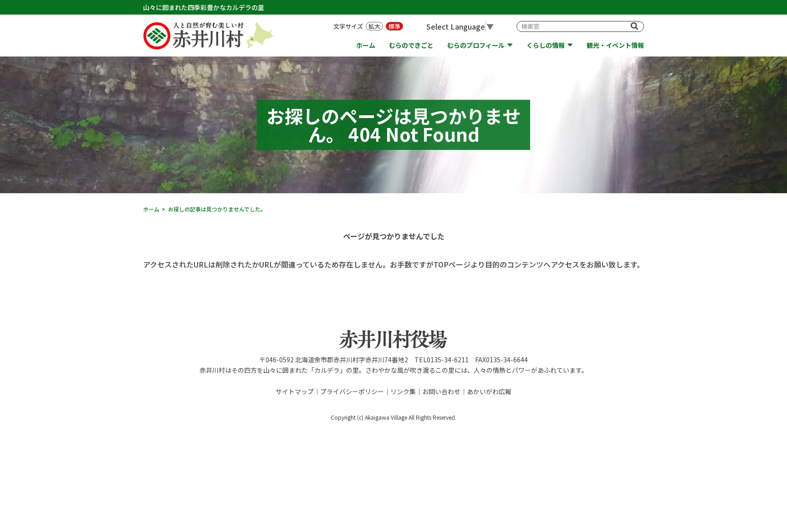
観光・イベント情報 (615, 45)
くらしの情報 (545, 45)
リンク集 (403, 391)
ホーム (365, 45)
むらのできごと (411, 45)
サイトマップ (295, 391)
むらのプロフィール (476, 45)
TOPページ (452, 264)
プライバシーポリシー (352, 391)
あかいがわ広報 (489, 391)
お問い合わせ (441, 391)
